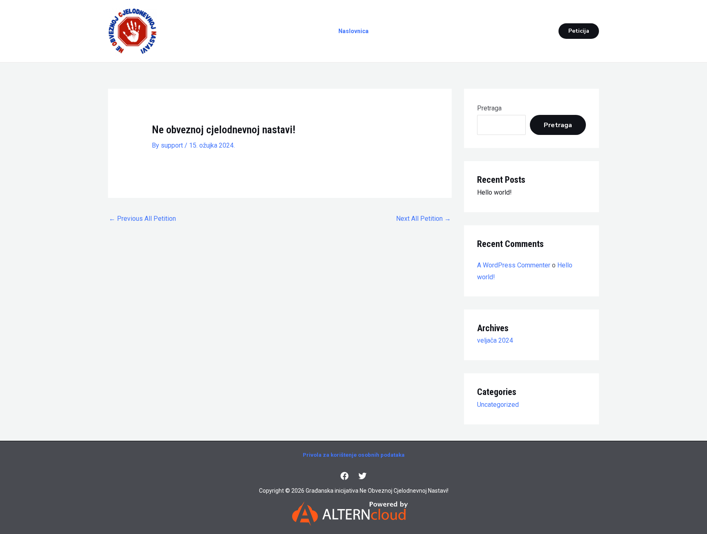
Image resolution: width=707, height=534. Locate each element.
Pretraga (489, 108)
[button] (578, 31)
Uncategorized (498, 404)
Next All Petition (423, 218)
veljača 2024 (495, 340)
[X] (362, 476)
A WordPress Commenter (513, 265)
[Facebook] (344, 476)
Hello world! (494, 192)
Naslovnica (353, 31)
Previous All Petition (142, 218)
